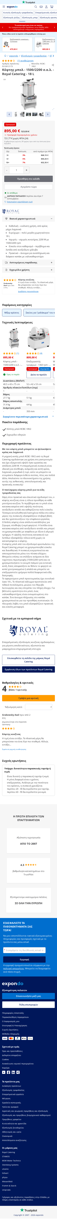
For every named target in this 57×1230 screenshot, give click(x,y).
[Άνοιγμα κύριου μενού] (4, 6)
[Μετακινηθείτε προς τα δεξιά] (54, 27)
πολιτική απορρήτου (13, 968)
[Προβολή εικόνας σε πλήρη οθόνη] (53, 109)
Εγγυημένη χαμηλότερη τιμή (20, 202)
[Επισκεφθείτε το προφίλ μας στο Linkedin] (13, 1073)
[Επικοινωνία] (41, 7)
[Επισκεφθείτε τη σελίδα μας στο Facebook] (8, 1073)
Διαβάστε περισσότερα (28, 291)
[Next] (48, 114)
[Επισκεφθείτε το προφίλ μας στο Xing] (18, 1073)
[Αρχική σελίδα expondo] (5, 55)
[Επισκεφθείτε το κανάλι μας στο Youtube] (3, 1073)
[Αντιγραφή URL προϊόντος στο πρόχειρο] (53, 65)
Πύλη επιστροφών (28, 1004)
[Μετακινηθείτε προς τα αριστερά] (2, 27)
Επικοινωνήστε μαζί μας (28, 996)
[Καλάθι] (51, 6)
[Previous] (9, 114)
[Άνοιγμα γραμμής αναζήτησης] (35, 6)
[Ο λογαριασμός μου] (46, 6)
